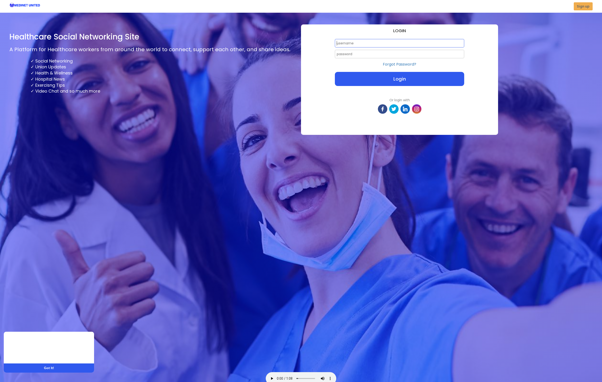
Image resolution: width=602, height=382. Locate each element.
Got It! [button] (49, 368)
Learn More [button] (21, 354)
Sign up (583, 6)
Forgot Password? (399, 64)
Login (399, 79)
